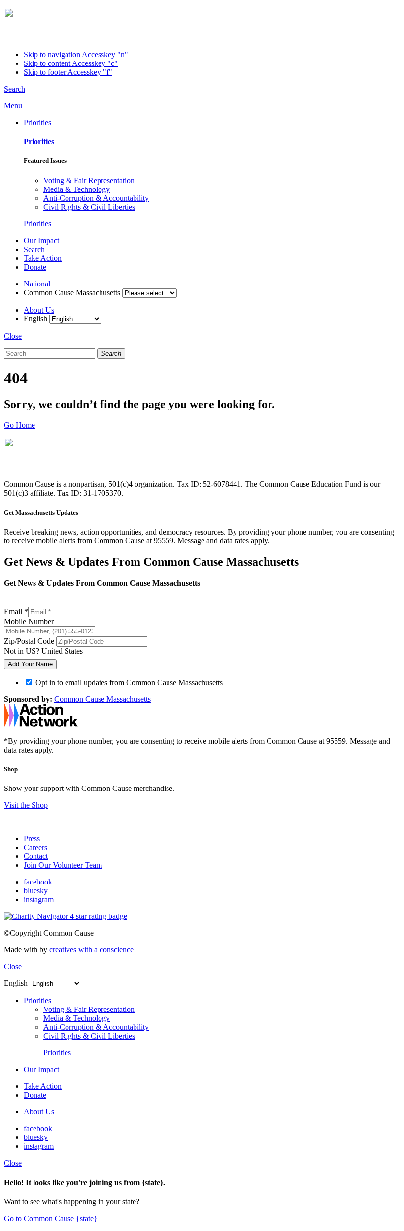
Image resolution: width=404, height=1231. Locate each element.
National (37, 284)
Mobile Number (29, 621)
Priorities (37, 122)
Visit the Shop (26, 805)
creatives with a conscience (91, 950)
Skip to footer (68, 72)
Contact (36, 856)
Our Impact (41, 240)
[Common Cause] (81, 37)
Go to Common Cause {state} (51, 1218)
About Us (39, 310)
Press (32, 838)
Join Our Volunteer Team (63, 865)
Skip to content (71, 63)
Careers (35, 847)
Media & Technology (76, 189)
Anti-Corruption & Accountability (96, 198)
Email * (16, 611)
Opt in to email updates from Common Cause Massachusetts (129, 682)
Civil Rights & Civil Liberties (89, 207)
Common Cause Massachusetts (102, 699)
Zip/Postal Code (30, 641)
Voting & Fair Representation (89, 180)
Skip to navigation (76, 54)
